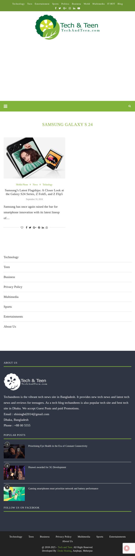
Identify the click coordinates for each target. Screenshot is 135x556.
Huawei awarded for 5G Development (47, 467)
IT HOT (111, 3)
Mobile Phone (22, 184)
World (87, 3)
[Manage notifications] (127, 548)
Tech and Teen (65, 547)
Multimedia (98, 3)
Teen (29, 3)
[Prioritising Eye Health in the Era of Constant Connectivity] (14, 451)
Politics (65, 3)
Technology (18, 3)
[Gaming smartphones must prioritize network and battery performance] (14, 494)
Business (76, 3)
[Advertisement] (67, 74)
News (35, 184)
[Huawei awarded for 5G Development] (14, 473)
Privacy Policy (13, 287)
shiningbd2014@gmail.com (31, 414)
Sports (55, 3)
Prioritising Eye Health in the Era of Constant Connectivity (57, 446)
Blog (120, 3)
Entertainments (13, 316)
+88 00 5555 (22, 425)
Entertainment (42, 3)
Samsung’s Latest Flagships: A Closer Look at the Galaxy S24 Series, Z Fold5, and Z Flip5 (34, 192)
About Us (10, 326)
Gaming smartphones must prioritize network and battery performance (63, 488)
